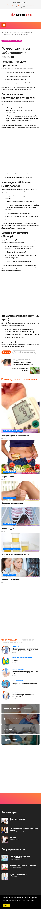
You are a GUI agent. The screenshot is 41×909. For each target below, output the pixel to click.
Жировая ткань (8, 477)
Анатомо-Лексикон (9, 471)
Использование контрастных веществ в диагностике (25, 650)
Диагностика (16, 646)
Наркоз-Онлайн (16, 692)
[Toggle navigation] (3, 25)
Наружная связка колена (12, 503)
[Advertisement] (20, 150)
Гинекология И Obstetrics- (12, 549)
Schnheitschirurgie (18, 669)
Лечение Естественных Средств (23, 32)
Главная (6, 32)
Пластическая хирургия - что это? (25, 672)
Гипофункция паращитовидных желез (24, 829)
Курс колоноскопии (18, 875)
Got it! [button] (6, 905)
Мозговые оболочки (10, 580)
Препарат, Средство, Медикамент (22, 657)
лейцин (13, 838)
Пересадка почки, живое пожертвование (20, 5)
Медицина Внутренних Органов (13, 430)
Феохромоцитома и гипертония (15, 436)
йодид (15, 660)
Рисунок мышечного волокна (23, 865)
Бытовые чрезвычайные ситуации (23, 695)
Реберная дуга (7, 528)
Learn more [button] (30, 900)
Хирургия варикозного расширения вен (20, 857)
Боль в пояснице (17, 819)
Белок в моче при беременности (15, 554)
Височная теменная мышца (24, 683)
